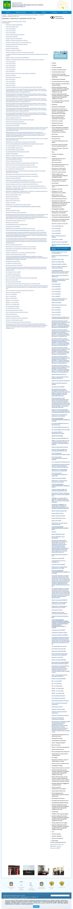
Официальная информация (58, 106)
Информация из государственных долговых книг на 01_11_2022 (21, 248)
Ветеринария (55, 811)
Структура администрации (58, 71)
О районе (34, 12)
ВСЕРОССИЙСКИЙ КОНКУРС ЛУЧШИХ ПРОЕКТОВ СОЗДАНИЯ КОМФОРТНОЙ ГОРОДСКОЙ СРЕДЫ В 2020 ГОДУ (60, 772)
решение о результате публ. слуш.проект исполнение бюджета (20, 252)
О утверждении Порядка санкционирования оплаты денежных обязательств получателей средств (60, 271)
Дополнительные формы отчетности (14, 310)
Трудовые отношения (57, 189)
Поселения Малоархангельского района (60, 141)
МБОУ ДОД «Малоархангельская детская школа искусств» (60, 165)
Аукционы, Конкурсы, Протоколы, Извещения (60, 149)
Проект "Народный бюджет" (59, 742)
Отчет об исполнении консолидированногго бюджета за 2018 (20, 164)
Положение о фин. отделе (12, 46)
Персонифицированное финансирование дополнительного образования (60, 795)
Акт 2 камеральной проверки (12, 308)
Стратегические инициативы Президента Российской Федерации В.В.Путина (60, 75)
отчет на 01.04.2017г (11, 67)
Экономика (54, 104)
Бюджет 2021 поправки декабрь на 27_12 (15, 220)
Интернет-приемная (57, 836)
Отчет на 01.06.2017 (10, 79)
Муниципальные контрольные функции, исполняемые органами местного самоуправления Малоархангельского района (60, 111)
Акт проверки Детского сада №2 (13, 271)
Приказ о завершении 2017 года (13, 117)
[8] (44, 870)
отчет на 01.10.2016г (11, 32)
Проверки (8, 208)
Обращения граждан (21, 12)
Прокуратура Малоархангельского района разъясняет (60, 735)
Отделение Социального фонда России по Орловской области (60, 145)
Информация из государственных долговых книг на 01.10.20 (20, 180)
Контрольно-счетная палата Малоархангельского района (59, 169)
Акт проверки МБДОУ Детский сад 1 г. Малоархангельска (19, 145)
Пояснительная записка (11, 314)
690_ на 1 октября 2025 (11, 298)
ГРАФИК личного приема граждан (60, 813)
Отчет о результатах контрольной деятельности (17, 312)
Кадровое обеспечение (57, 125)
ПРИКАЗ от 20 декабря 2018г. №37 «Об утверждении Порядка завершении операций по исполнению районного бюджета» (60, 442)
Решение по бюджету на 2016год (13, 50)
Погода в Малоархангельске (56, 844)
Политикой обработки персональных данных (33, 903)
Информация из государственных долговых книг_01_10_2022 (20, 228)
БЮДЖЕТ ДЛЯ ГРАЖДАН (12, 153)
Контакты (65, 12)
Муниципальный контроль (58, 798)
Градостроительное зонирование (60, 215)
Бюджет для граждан (11, 75)
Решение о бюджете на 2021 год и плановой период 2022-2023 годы (22, 184)
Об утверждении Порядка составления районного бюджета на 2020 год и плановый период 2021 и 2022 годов (61, 465)
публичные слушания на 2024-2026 (14, 265)
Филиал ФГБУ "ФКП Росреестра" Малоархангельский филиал (60, 212)
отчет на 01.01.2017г (11, 61)
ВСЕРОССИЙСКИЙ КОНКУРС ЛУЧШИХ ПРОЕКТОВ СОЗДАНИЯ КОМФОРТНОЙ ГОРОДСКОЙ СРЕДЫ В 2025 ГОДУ (60, 827)
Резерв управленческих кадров (59, 822)
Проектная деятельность (58, 749)
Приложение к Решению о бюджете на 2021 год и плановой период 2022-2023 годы (25, 186)
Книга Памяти (55, 183)
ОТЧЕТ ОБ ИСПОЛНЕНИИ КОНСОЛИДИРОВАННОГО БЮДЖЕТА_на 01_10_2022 (25, 230)
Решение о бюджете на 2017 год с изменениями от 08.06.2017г (21, 73)
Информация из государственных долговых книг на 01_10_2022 (21, 246)
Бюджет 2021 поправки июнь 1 (13, 200)
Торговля (54, 156)
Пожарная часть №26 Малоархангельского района (59, 192)
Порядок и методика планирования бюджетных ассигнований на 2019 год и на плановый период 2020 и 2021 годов (61, 411)
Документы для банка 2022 (12, 222)
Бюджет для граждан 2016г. (12, 48)
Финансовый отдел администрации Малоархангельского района (23, 14)
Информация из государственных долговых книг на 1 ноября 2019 (21, 174)
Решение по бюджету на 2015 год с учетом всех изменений (20, 52)
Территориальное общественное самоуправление (60, 754)
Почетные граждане (57, 67)
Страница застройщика (57, 154)
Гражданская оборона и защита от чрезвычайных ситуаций (60, 760)
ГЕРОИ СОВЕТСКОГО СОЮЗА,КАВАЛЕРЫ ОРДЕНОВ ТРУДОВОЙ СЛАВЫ (60, 176)
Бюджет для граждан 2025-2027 (13, 292)
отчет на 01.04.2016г (11, 28)
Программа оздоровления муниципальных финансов (18, 322)
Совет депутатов (56, 138)
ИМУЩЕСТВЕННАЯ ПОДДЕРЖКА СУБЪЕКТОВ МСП (60, 784)
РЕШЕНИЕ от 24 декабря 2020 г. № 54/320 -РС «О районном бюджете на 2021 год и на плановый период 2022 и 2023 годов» (60, 500)
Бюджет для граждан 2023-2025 (13, 275)
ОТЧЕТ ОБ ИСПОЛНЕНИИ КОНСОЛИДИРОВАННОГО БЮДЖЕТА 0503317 (23, 206)
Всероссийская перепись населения (61, 767)
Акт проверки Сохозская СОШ (13, 273)
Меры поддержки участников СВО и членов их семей (61, 84)
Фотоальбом (55, 840)
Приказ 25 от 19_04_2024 (12, 279)
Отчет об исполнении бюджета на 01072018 (16, 123)
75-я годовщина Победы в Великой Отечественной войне (60, 101)
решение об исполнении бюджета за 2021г (16, 254)
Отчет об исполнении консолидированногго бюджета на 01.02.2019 (22, 166)
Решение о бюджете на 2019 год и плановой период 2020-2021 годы (22, 163)
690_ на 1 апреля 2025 (11, 294)
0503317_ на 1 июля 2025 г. (12, 302)
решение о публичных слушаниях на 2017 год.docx (14, 21)
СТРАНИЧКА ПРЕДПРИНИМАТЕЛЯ (61, 217)
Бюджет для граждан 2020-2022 (13, 178)
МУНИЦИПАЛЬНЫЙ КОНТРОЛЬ (60, 802)
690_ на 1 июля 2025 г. (11, 296)
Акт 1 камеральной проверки (12, 306)
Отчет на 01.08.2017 (10, 81)
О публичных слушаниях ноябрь (13, 263)
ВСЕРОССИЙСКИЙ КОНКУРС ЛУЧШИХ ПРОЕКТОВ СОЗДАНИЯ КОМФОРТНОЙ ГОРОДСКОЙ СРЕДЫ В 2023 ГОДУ (60, 807)
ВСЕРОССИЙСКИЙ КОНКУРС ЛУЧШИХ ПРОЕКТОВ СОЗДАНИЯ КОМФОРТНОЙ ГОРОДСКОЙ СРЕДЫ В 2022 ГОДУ (60, 90)
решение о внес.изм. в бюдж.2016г (14, 38)
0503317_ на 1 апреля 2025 (12, 300)
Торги (53, 152)
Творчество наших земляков (59, 172)
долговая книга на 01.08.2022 (13, 226)
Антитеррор (55, 757)
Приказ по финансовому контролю (14, 161)
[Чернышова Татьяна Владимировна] (29, 870)
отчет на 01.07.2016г (11, 30)
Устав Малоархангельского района (60, 81)
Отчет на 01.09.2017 (10, 83)
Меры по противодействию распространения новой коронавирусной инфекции (58, 117)
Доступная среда (56, 745)
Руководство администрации (59, 69)
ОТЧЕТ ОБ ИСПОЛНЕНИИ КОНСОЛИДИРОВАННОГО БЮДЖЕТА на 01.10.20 (24, 182)
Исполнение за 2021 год (11, 250)
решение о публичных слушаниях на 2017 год (60, 249)
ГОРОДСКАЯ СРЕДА (57, 765)
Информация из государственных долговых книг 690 (18, 204)
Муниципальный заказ (57, 123)
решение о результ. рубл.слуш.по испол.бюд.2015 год (18, 42)
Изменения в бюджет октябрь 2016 (14, 24)
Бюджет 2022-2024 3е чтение (13, 210)
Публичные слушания (57, 120)
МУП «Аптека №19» (57, 162)
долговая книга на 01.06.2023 (13, 261)
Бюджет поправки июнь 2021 (12, 198)
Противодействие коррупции (59, 740)
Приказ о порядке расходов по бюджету (15, 34)
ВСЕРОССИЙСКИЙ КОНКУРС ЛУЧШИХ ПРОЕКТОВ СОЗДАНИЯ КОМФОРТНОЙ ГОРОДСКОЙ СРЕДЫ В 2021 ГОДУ (60, 96)
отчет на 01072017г (10, 71)
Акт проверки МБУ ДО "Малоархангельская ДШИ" (17, 151)
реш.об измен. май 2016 (11, 36)
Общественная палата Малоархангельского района (59, 195)
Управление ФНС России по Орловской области (59, 159)
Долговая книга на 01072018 (12, 125)
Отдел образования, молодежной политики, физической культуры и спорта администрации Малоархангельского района (60, 130)
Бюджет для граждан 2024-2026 (13, 281)
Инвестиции (55, 134)
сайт (53, 831)
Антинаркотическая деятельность (60, 800)
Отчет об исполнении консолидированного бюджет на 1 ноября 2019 (22, 176)
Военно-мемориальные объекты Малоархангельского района (60, 180)
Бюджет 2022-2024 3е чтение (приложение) (16, 212)
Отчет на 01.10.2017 (10, 85)
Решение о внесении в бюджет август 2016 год (17, 40)
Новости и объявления (57, 838)
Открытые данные (56, 834)
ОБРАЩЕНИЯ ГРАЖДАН (58, 209)
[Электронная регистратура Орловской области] (60, 58)
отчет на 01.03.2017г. (11, 65)
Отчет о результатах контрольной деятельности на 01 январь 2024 (21, 277)
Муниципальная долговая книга (13, 77)
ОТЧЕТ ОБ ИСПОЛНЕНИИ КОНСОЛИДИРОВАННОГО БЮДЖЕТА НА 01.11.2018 (24, 143)
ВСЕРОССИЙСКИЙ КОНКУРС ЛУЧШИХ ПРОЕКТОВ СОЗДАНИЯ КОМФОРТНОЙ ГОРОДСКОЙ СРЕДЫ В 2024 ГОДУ (60, 818)
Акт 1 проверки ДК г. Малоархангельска (15, 168)
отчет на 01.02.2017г (11, 63)
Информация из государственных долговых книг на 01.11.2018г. (21, 141)
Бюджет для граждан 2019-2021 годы (14, 155)
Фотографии (54, 12)
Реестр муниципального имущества (60, 751)
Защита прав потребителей (58, 791)
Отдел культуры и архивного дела (60, 763)
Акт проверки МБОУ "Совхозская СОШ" (15, 149)
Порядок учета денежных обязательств (15, 121)
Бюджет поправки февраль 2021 (13, 194)
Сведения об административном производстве (17, 318)
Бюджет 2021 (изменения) (12, 196)
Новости (44, 12)
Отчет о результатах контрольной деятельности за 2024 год (20, 290)
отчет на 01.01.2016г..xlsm (12, 26)
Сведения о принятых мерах (12, 316)
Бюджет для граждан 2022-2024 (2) (14, 244)
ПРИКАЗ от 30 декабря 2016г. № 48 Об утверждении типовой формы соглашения (25, 59)
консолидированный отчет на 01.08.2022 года (16, 224)
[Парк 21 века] (14, 870)
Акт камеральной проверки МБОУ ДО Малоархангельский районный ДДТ (23, 283)
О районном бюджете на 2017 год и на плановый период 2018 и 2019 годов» (24, 87)
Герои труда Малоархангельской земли (60, 186)
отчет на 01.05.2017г (11, 69)
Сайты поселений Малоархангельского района (59, 788)
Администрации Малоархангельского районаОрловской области (27, 4)
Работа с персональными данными (60, 747)
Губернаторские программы (58, 79)
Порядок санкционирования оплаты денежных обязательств (20, 119)
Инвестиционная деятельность (59, 198)
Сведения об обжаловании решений (14, 320)
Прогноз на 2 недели (55, 848)
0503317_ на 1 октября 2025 (12, 304)
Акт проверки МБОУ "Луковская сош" (14, 147)
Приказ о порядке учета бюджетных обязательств (17, 57)
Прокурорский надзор (57, 738)
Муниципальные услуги (58, 136)
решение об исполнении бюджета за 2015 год (16, 44)
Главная (7, 12)
